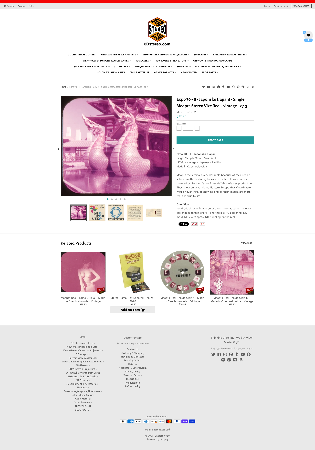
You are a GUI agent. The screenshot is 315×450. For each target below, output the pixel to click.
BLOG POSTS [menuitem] (209, 72)
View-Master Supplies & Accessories (82, 361)
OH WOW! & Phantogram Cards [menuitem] (212, 60)
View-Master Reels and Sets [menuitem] (118, 54)
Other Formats (82, 402)
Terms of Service (133, 375)
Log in (267, 6)
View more (246, 243)
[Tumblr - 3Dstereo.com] (223, 86)
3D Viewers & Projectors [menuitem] (171, 60)
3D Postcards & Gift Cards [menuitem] (90, 66)
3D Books (82, 387)
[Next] (174, 149)
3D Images (82, 354)
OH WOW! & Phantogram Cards (83, 372)
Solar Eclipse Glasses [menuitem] (111, 72)
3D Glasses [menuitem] (142, 60)
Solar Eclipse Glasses (83, 395)
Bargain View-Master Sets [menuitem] (230, 54)
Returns (132, 364)
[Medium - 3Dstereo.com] (247, 86)
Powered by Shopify (157, 439)
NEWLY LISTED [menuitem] (189, 72)
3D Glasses (82, 365)
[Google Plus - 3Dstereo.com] (243, 86)
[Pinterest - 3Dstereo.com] (218, 86)
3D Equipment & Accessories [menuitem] (152, 66)
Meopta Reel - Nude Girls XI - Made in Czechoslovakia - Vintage (83, 299)
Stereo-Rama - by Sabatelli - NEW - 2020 (132, 299)
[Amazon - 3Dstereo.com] (252, 86)
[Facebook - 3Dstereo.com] (208, 86)
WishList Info (133, 382)
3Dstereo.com (162, 435)
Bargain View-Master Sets (83, 358)
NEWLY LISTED (83, 406)
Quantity (181, 124)
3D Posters (82, 380)
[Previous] (59, 149)
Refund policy (132, 386)
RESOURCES (132, 379)
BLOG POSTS (82, 409)
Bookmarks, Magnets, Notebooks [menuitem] (217, 66)
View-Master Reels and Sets (81, 346)
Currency (22, 6)
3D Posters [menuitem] (121, 66)
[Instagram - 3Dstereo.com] (213, 86)
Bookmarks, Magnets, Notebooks (82, 391)
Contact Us (133, 349)
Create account (281, 6)
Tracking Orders (133, 360)
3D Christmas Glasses (83, 343)
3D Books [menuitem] (183, 66)
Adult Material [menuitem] (139, 72)
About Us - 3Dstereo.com (133, 367)
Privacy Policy (132, 371)
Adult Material (83, 398)
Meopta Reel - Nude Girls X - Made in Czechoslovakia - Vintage (182, 299)
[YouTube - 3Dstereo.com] (228, 86)
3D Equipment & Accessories (82, 383)
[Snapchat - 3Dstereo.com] (233, 86)
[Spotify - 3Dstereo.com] (238, 86)
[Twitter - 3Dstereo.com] (203, 86)
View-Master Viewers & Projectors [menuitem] (165, 54)
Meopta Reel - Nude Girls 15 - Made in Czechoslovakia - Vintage (232, 299)
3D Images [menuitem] (200, 54)
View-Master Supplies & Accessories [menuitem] (106, 60)
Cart (302, 6)
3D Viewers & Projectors (82, 369)
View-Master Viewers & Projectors (82, 350)
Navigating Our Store (132, 356)
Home (63, 87)
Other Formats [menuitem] (164, 72)
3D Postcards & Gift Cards (82, 376)
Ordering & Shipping (132, 353)
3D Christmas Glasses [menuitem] (82, 54)
